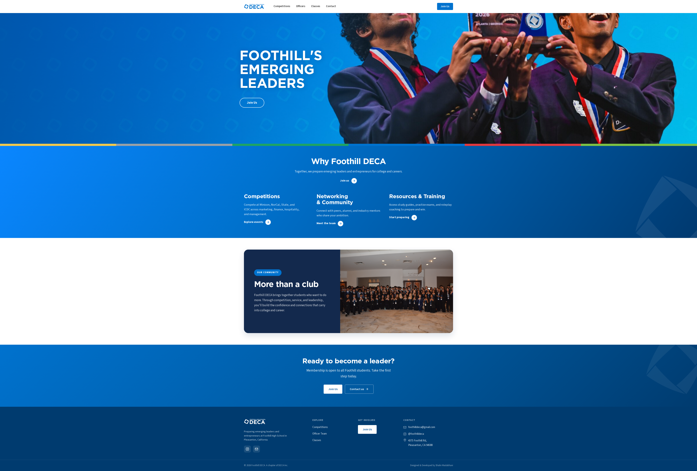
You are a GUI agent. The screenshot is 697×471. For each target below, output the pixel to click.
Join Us (445, 6)
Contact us (357, 389)
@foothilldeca (416, 434)
